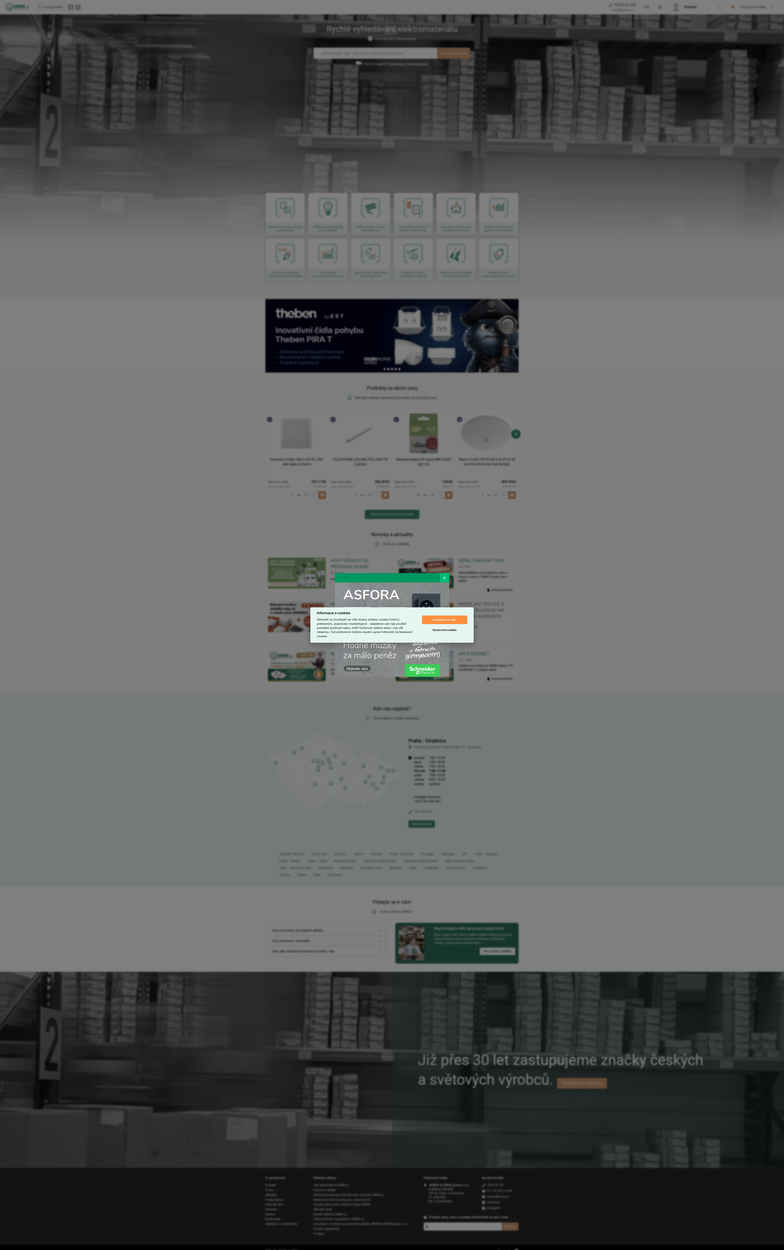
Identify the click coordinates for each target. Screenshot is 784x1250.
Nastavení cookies (445, 630)
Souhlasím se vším (445, 619)
